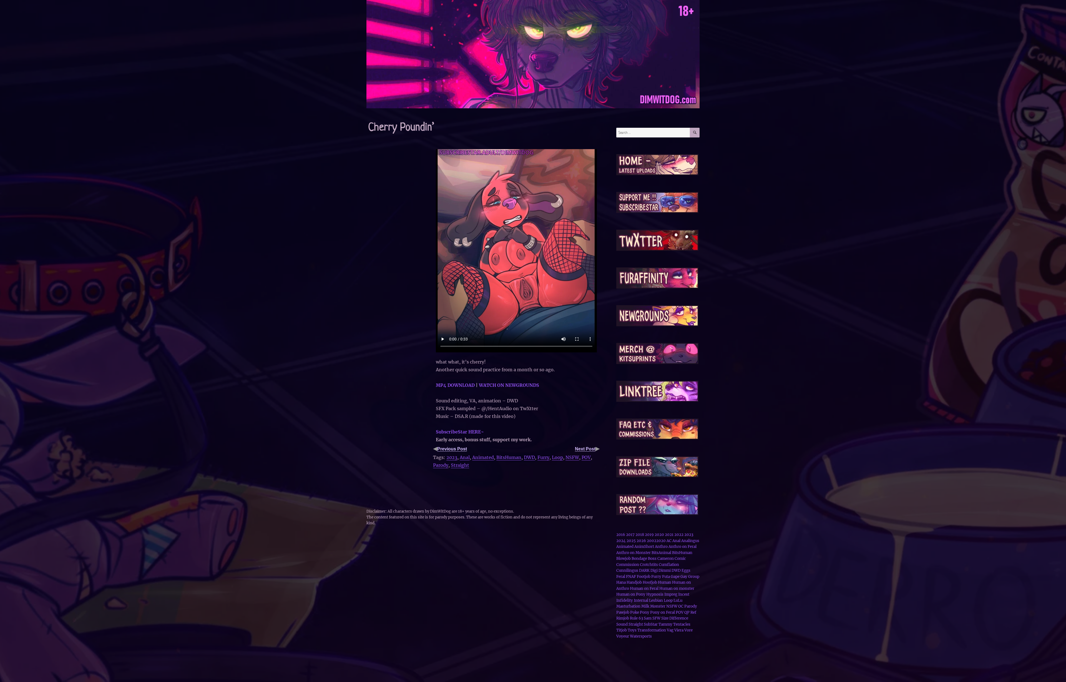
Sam (648, 618)
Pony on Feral (662, 612)
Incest (683, 594)
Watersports (641, 636)
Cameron (665, 558)
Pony (644, 612)
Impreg (670, 594)
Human (664, 582)
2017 (630, 534)
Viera (678, 630)
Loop (557, 457)
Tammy (665, 624)
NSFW (572, 457)
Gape (675, 576)
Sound (622, 624)
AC (669, 540)
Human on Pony (630, 594)
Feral (620, 576)
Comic (680, 558)
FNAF (631, 576)
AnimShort (644, 546)
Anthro (661, 546)
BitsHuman (508, 457)
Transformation (651, 630)
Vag (670, 630)
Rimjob (622, 618)
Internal (641, 600)
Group (693, 576)
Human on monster (676, 588)
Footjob (643, 576)
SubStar (651, 624)
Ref (693, 612)
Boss (652, 558)
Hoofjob (650, 582)
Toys (632, 630)
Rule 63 (636, 618)
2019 (649, 534)
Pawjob (622, 612)
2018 (639, 534)
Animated (483, 457)
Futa (666, 576)
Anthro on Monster (633, 552)
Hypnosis (654, 594)
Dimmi (664, 570)
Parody (440, 465)
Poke (634, 612)
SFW (656, 618)
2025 (631, 540)
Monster (657, 606)
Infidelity (624, 600)
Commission (627, 564)
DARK (644, 570)
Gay (683, 576)
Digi (654, 570)
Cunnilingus (627, 570)
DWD (529, 457)
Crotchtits (649, 564)
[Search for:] (653, 132)
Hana (621, 582)
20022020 (656, 540)
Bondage (639, 558)
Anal (465, 457)
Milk (645, 606)
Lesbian (656, 600)
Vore (688, 630)
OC (680, 606)
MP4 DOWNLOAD (455, 385)
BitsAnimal (661, 552)
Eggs (686, 570)
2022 (678, 534)
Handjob (634, 582)
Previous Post (452, 449)
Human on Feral (644, 588)
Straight (460, 465)
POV (586, 457)
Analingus (690, 540)
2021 (669, 534)
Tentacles (681, 624)
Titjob (621, 630)
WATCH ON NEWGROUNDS (509, 385)
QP (687, 612)
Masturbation (628, 606)
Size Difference (674, 618)
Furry (543, 457)
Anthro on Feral (682, 546)
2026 (641, 540)
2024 (621, 540)
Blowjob (623, 558)
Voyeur (622, 636)
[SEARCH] (695, 132)
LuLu (677, 600)
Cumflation (669, 564)
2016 (620, 534)
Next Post (585, 449)
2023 (451, 457)
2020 (659, 534)
